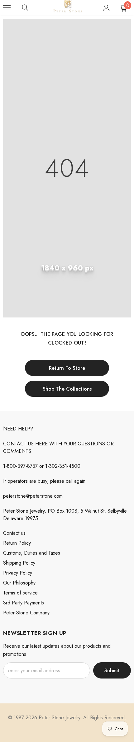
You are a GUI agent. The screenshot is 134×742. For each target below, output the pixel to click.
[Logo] (68, 7)
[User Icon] (106, 8)
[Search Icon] (25, 8)
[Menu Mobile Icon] (7, 8)
